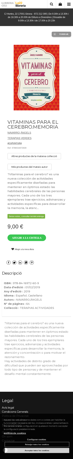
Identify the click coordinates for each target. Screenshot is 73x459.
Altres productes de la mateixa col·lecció (34, 156)
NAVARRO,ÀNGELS (19, 132)
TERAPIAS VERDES (19, 138)
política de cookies (15, 433)
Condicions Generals (15, 411)
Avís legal (8, 407)
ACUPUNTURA (14, 143)
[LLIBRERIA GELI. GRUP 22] (14, 5)
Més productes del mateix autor (29, 166)
